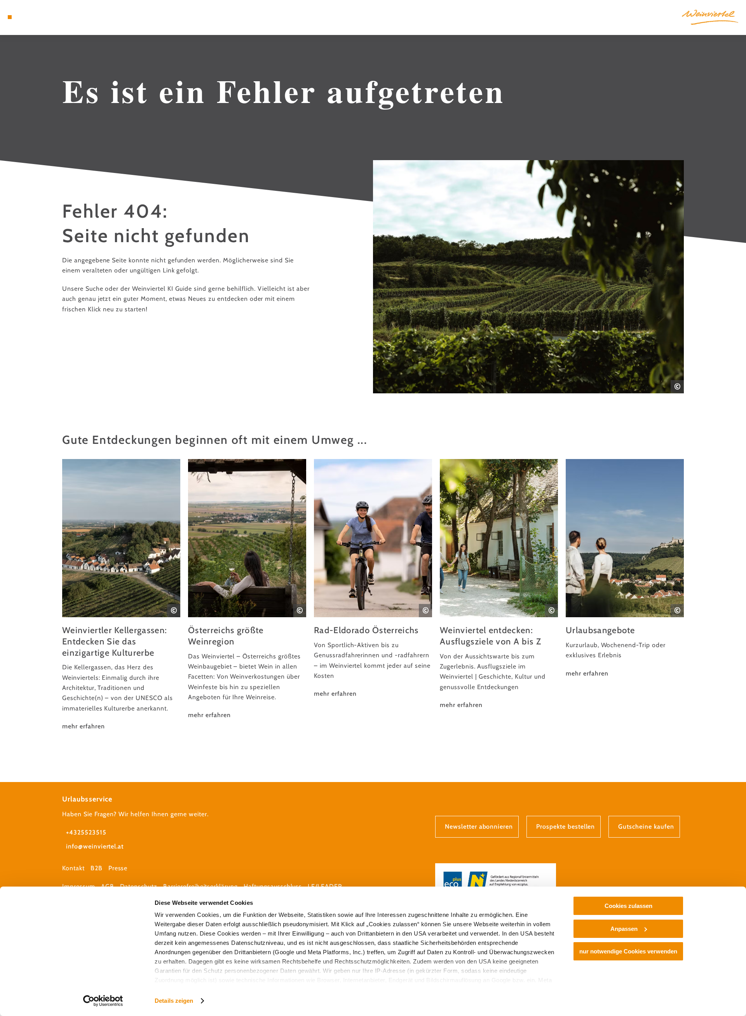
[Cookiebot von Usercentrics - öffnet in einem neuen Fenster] (103, 1001)
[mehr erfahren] (121, 595)
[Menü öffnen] (10, 17)
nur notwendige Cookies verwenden (628, 951)
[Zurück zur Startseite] (710, 17)
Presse (118, 868)
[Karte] (31, 17)
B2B (97, 868)
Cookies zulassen (628, 906)
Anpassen (624, 928)
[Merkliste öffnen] (43, 17)
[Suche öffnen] (54, 17)
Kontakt (73, 868)
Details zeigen (174, 1000)
